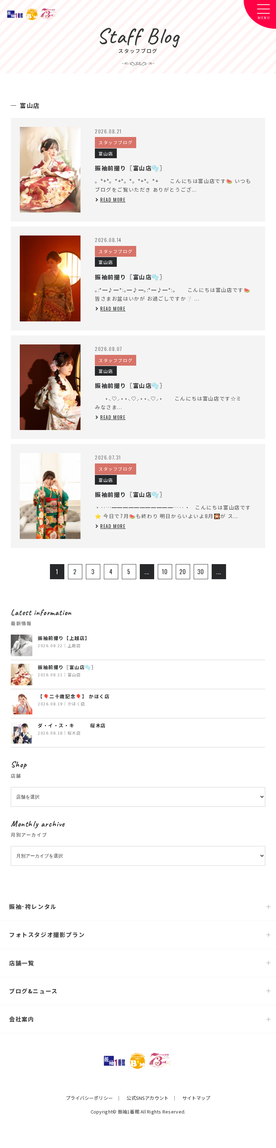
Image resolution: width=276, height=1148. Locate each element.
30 (200, 571)
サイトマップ (196, 1097)
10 (165, 571)
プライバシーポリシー (89, 1097)
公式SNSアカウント (147, 1097)
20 (183, 571)
